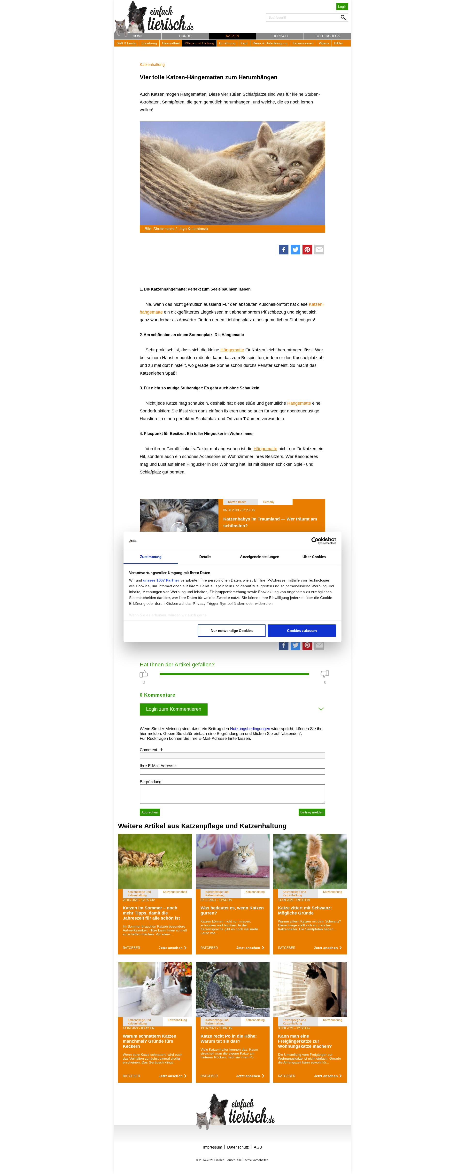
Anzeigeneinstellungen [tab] (259, 557)
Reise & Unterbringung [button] (270, 43)
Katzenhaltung (152, 65)
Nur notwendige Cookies (232, 631)
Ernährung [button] (227, 43)
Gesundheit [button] (171, 43)
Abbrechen (149, 812)
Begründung (150, 782)
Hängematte (232, 349)
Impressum (212, 1147)
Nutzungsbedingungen (250, 728)
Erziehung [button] (149, 43)
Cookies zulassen (302, 631)
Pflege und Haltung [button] (199, 43)
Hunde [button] (185, 36)
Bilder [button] (338, 43)
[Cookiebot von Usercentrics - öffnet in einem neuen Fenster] (315, 540)
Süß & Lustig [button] (126, 43)
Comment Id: (151, 750)
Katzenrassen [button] (303, 43)
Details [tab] (205, 557)
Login (342, 6)
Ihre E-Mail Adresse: (158, 766)
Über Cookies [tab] (314, 557)
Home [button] (138, 36)
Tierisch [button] (280, 36)
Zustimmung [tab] (151, 557)
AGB (258, 1147)
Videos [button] (324, 43)
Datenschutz (238, 1147)
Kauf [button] (244, 43)
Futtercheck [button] (327, 36)
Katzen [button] (232, 36)
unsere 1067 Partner (161, 580)
